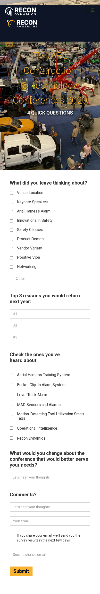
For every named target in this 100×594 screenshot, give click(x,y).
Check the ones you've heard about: (35, 357)
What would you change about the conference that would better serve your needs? (49, 459)
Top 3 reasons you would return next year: (45, 298)
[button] (92, 10)
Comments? (23, 494)
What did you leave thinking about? (48, 183)
